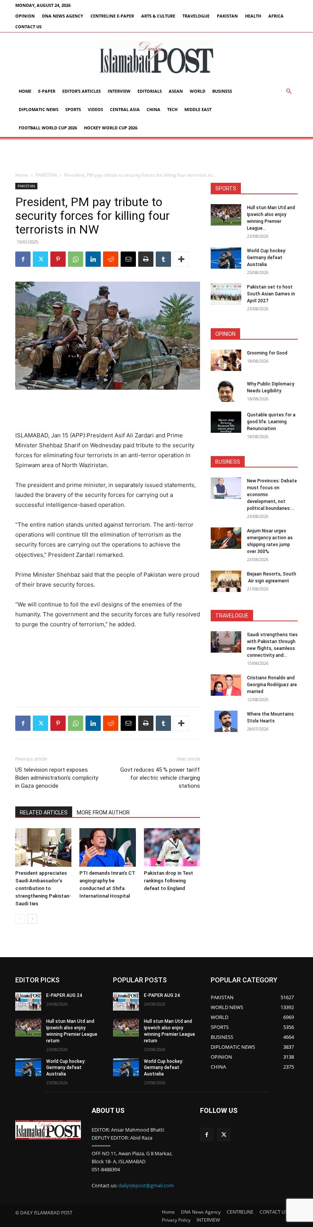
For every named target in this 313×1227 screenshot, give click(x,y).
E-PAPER (46, 91)
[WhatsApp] (75, 259)
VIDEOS (95, 109)
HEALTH (253, 16)
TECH (172, 109)
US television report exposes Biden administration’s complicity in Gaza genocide (56, 777)
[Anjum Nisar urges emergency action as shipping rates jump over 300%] (226, 538)
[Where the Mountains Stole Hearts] (226, 721)
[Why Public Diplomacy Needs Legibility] (226, 391)
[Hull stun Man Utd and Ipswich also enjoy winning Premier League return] (226, 215)
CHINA (153, 109)
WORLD (197, 91)
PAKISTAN (227, 16)
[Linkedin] (93, 259)
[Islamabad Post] (156, 58)
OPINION (25, 16)
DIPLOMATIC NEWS (38, 109)
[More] (181, 259)
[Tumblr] (163, 259)
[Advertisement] (156, 153)
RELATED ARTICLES (44, 812)
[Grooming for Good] (226, 360)
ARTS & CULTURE (158, 16)
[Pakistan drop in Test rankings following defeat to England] (172, 847)
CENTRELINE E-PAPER (112, 16)
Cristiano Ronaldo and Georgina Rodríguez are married (272, 684)
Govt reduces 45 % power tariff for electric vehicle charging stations (160, 777)
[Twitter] (40, 259)
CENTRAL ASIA (125, 109)
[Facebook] (23, 259)
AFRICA (276, 16)
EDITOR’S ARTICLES (81, 91)
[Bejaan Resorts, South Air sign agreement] (226, 581)
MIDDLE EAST (197, 109)
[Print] (145, 259)
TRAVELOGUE (196, 16)
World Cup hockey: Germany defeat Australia (266, 257)
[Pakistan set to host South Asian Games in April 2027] (226, 294)
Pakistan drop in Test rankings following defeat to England (168, 880)
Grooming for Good (267, 353)
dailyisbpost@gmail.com (146, 1185)
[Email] (128, 259)
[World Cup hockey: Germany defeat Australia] (226, 258)
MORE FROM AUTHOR (103, 812)
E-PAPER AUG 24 (64, 995)
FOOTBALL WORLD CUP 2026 (48, 128)
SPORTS (73, 109)
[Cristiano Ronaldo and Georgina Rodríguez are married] (226, 685)
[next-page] (32, 919)
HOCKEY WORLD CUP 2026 (110, 128)
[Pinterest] (58, 259)
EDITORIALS (149, 91)
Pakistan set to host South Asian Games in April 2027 (271, 293)
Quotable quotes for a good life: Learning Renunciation (271, 421)
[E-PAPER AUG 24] (28, 1001)
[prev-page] (20, 919)
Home (25, 91)
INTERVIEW (119, 91)
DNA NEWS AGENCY (62, 16)
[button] (288, 91)
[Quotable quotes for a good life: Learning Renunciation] (226, 422)
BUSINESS (222, 91)
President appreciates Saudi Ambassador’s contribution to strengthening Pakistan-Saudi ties (43, 888)
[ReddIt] (110, 259)
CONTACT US (28, 26)
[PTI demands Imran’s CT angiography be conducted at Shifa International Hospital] (107, 847)
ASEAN (176, 91)
